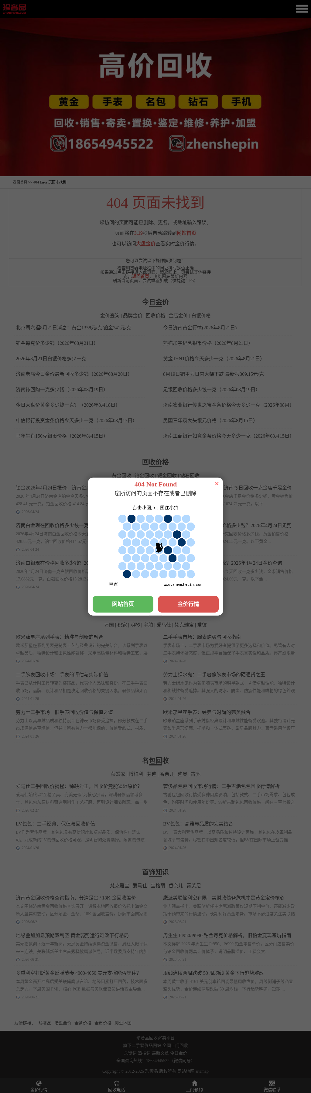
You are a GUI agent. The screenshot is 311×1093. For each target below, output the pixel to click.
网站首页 (123, 604)
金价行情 (188, 604)
